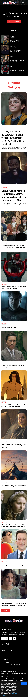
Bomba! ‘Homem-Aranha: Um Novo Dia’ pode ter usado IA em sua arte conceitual (17, 70)
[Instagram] (6, 638)
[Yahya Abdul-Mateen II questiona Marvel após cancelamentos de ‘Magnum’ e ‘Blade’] (5, 49)
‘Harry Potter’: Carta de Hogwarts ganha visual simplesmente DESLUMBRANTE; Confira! (17, 40)
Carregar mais (5, 610)
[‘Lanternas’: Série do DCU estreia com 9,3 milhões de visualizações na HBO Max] (14, 306)
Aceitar (24, 683)
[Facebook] (3, 638)
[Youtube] (14, 638)
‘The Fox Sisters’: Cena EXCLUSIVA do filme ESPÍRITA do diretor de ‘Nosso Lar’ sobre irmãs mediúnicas (18, 60)
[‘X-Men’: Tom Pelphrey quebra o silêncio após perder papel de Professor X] (14, 346)
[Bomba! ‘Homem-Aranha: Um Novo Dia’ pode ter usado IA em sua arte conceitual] (5, 69)
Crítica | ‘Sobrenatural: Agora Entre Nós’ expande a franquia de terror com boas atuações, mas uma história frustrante (12, 680)
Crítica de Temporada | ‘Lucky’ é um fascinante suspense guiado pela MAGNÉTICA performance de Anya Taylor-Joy (13, 672)
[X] (10, 638)
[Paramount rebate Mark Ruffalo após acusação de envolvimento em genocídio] (14, 465)
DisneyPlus (13, 46)
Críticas (3, 667)
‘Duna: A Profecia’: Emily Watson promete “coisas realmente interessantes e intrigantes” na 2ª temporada (13, 446)
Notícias (12, 36)
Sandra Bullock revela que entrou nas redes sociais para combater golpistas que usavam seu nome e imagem (13, 605)
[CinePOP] (10, 2)
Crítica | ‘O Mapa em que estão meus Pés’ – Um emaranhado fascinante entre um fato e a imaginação (13, 664)
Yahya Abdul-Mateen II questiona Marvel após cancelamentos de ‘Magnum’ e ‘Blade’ (17, 50)
